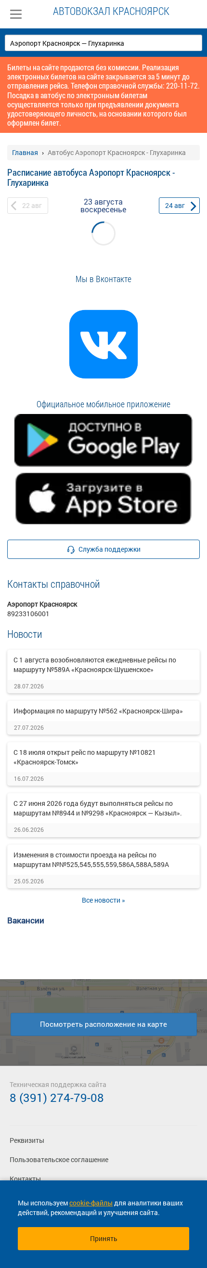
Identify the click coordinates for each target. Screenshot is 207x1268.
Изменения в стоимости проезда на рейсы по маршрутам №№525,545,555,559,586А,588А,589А (91, 859)
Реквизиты (27, 1140)
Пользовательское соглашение (59, 1159)
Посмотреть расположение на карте (103, 1024)
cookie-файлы (91, 1202)
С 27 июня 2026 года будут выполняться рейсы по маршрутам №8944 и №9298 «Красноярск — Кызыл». (97, 808)
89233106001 (28, 613)
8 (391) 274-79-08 (57, 1097)
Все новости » (103, 900)
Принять (103, 1238)
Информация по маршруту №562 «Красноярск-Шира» (98, 710)
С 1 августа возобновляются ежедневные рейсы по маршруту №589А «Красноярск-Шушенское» (94, 664)
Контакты (25, 1178)
